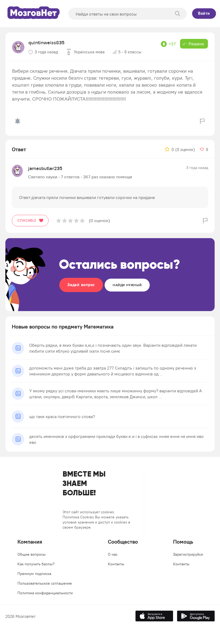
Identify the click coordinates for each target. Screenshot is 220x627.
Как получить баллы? (35, 564)
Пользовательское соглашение (44, 583)
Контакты (116, 564)
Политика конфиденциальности (45, 593)
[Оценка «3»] (70, 220)
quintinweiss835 (46, 42)
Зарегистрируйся (188, 554)
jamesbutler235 (45, 168)
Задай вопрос (81, 284)
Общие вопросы (31, 554)
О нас (113, 554)
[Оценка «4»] (76, 220)
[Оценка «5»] (82, 220)
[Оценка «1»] (58, 220)
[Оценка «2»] (64, 220)
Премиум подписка (34, 573)
